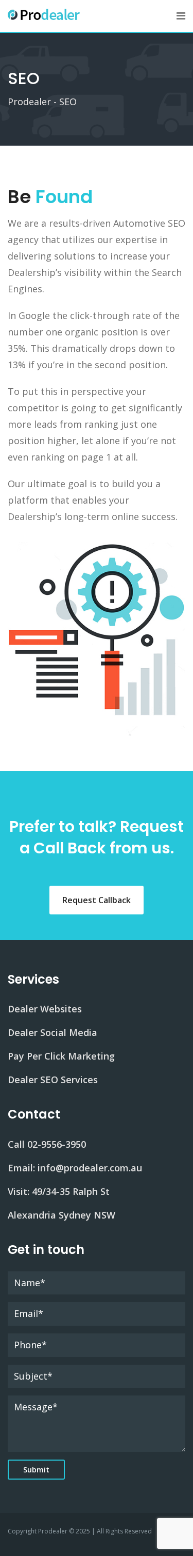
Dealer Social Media (52, 1032)
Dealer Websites (45, 1009)
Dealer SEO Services (53, 1079)
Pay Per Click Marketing (61, 1056)
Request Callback (96, 900)
